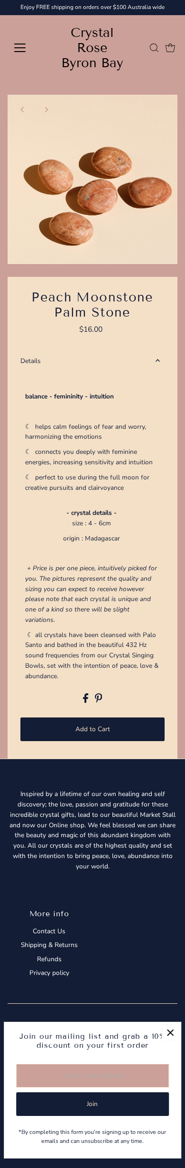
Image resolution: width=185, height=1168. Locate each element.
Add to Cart (92, 729)
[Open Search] (154, 48)
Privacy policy (49, 972)
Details (30, 360)
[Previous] (23, 109)
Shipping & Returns (49, 944)
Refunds (49, 959)
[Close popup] (170, 1033)
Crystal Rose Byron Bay (92, 48)
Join (92, 1103)
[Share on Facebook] (86, 700)
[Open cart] (170, 48)
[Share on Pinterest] (98, 700)
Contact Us (49, 931)
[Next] (46, 109)
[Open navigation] (27, 48)
